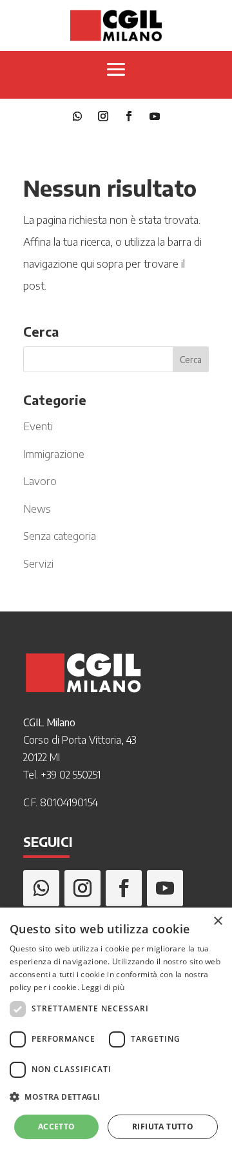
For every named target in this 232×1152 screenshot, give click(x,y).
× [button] (217, 921)
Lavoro (40, 480)
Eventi (38, 426)
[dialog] (116, 1030)
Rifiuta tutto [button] (162, 1126)
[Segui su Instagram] (103, 116)
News (37, 508)
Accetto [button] (56, 1126)
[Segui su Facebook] (129, 116)
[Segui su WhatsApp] (77, 116)
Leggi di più (102, 987)
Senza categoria (59, 535)
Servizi (38, 563)
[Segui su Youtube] (154, 116)
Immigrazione (53, 453)
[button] (116, 1097)
